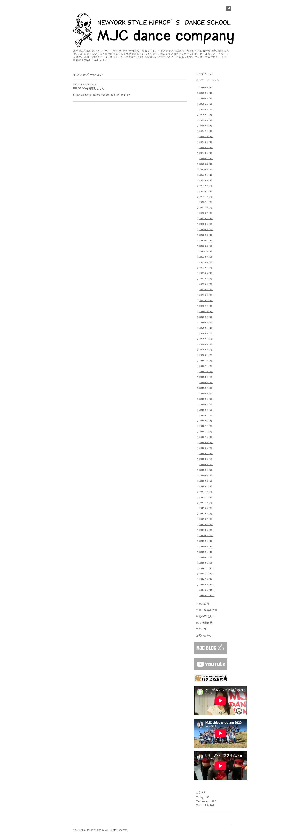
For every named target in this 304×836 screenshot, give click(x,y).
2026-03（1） (206, 98)
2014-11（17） (207, 574)
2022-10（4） (206, 208)
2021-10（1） (206, 251)
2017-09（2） (206, 508)
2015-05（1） (206, 546)
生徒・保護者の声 (206, 610)
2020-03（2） (206, 344)
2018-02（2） (206, 481)
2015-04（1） (206, 552)
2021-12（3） (206, 246)
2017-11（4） (206, 497)
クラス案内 (202, 603)
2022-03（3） (206, 229)
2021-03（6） (206, 290)
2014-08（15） (207, 590)
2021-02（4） (206, 295)
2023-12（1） (206, 164)
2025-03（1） (206, 120)
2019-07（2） (206, 388)
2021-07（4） (206, 268)
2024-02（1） (206, 158)
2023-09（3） (206, 169)
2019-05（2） (206, 399)
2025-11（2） (206, 104)
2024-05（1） (206, 147)
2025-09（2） (206, 109)
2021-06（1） (206, 273)
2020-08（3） (206, 322)
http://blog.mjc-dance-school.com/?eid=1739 (101, 94)
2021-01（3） (206, 300)
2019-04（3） (206, 404)
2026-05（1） (206, 93)
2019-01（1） (206, 421)
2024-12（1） (206, 131)
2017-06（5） (206, 524)
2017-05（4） (206, 530)
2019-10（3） (206, 371)
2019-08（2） (206, 382)
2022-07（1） (206, 213)
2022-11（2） (206, 202)
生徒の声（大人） (206, 616)
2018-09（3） (206, 443)
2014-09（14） (207, 585)
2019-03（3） (206, 410)
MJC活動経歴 (204, 622)
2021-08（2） (206, 262)
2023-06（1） (206, 175)
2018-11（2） (206, 432)
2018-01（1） (206, 486)
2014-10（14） (207, 579)
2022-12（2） (206, 197)
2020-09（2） (206, 317)
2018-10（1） (206, 437)
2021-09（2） (206, 257)
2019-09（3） (206, 377)
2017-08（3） (206, 514)
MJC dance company (92, 830)
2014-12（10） (207, 568)
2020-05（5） (206, 333)
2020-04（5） (206, 339)
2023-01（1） (206, 191)
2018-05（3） (206, 464)
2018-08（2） (206, 448)
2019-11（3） (206, 366)
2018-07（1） (206, 453)
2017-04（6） (206, 535)
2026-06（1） (206, 87)
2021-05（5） (206, 279)
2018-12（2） (206, 426)
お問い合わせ (204, 635)
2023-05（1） (206, 180)
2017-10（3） (206, 503)
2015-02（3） (206, 557)
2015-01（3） (206, 563)
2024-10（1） (206, 137)
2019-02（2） (206, 415)
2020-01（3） (206, 355)
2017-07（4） (206, 519)
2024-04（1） (206, 153)
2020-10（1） (206, 311)
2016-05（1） (206, 541)
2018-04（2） (206, 470)
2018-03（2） (206, 475)
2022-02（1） (206, 235)
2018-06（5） (206, 459)
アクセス (201, 629)
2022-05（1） (206, 219)
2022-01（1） (206, 240)
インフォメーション (208, 80)
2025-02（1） (206, 126)
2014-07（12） (207, 596)
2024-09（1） (206, 142)
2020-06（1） (206, 328)
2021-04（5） (206, 284)
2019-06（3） (206, 393)
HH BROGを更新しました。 (90, 88)
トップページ (204, 73)
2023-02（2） (206, 186)
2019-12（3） (206, 361)
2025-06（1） (206, 115)
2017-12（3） (206, 492)
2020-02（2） (206, 350)
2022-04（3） (206, 224)
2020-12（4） (206, 306)
